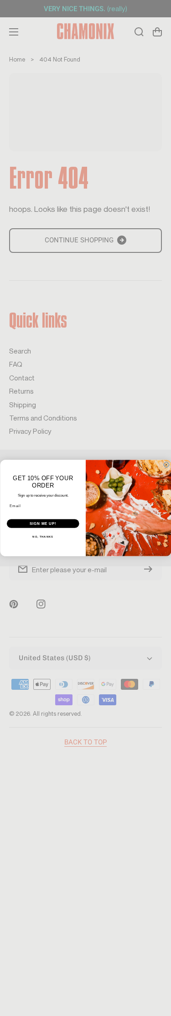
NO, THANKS (42, 537)
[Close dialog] (166, 464)
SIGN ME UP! (43, 523)
